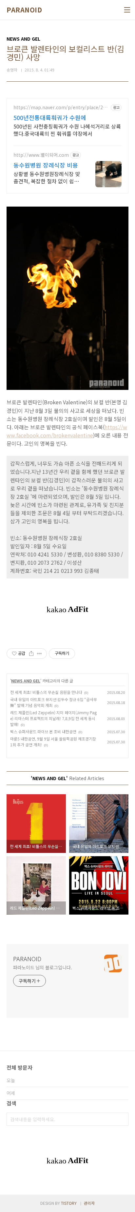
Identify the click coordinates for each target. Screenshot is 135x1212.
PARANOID (24, 10)
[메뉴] (127, 10)
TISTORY (69, 1203)
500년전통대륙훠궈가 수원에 (49, 117)
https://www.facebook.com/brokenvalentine (67, 431)
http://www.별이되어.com (41, 155)
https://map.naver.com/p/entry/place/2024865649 (60, 107)
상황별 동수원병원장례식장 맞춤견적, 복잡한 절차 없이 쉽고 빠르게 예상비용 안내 (46, 177)
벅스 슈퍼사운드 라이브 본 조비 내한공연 (43, 731)
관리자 (89, 1203)
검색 (122, 1119)
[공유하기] (31, 653)
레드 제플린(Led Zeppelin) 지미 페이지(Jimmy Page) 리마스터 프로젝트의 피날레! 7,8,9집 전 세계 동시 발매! (53, 718)
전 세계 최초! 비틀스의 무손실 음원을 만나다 (46, 692)
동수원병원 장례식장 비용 (45, 165)
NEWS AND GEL (25, 680)
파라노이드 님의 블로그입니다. (42, 967)
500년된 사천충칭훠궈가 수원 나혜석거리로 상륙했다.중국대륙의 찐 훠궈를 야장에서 (67, 129)
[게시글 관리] (39, 653)
